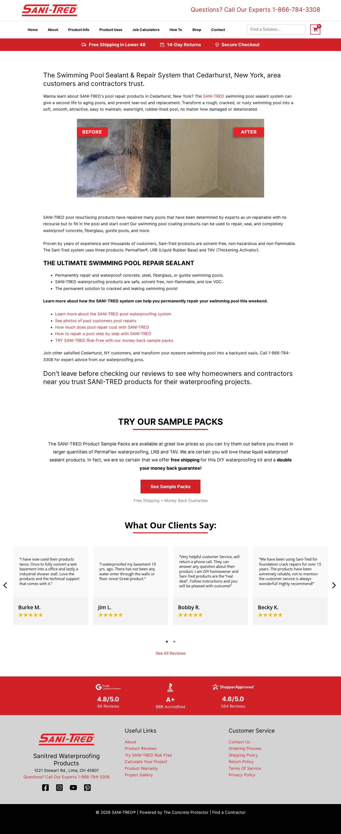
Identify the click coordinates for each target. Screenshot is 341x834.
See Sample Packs (170, 486)
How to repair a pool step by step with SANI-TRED (103, 333)
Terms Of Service (245, 768)
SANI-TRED (213, 96)
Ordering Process (245, 748)
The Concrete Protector (186, 812)
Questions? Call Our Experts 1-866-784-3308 (255, 9)
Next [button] (334, 585)
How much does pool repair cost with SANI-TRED (102, 327)
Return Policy (241, 761)
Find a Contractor (229, 812)
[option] (50, 585)
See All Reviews (171, 653)
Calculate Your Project (146, 761)
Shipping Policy (243, 755)
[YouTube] (73, 788)
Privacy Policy (242, 774)
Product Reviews (141, 748)
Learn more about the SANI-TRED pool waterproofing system (113, 313)
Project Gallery (139, 774)
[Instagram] (59, 788)
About (130, 741)
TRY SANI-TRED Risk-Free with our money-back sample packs (114, 340)
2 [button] (174, 641)
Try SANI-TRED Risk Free (148, 755)
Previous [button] (7, 585)
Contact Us (239, 741)
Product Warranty (141, 768)
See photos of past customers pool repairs (95, 320)
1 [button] (166, 641)
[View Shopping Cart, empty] (315, 29)
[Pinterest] (87, 788)
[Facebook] (45, 788)
